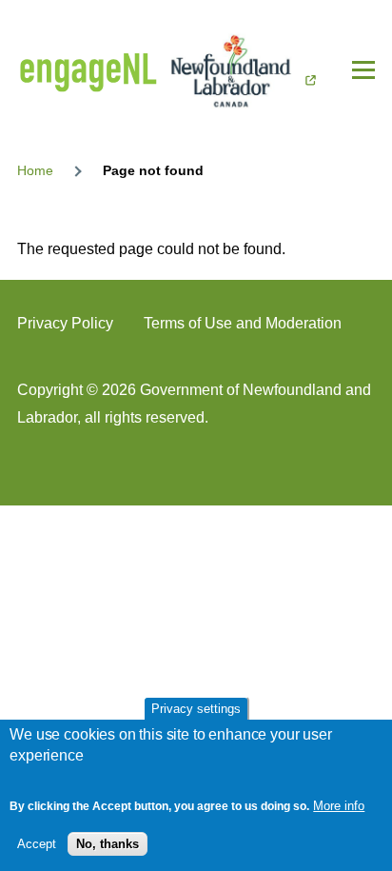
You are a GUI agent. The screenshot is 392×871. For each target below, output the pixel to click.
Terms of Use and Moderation (243, 323)
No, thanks (107, 844)
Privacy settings (196, 709)
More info (338, 806)
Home (35, 170)
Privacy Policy (65, 323)
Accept (36, 844)
